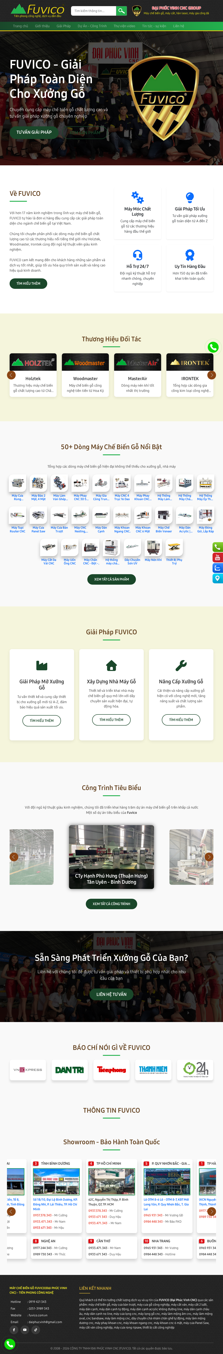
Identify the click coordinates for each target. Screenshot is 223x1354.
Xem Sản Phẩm (84, 132)
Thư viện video (124, 26)
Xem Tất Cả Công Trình (111, 904)
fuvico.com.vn (38, 1315)
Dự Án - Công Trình (92, 26)
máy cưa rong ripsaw (127, 1327)
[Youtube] (217, 557)
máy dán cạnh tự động (114, 1309)
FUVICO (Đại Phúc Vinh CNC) (178, 1300)
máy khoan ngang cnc (137, 1323)
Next (211, 375)
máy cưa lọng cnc (125, 1314)
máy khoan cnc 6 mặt (168, 1323)
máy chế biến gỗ (99, 1305)
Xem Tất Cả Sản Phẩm (111, 579)
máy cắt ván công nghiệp (96, 1327)
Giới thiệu (42, 26)
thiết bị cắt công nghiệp (158, 1327)
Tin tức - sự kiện (154, 26)
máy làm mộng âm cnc (176, 1314)
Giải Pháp (64, 26)
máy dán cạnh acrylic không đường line (156, 1309)
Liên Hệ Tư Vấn (111, 994)
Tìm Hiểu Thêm (28, 283)
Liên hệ (178, 26)
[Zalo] (217, 568)
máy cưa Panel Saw (196, 1323)
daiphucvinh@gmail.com (45, 1322)
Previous (11, 375)
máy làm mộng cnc (117, 1318)
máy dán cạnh (88, 1309)
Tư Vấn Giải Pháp (34, 132)
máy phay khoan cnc (108, 1323)
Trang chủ (20, 26)
